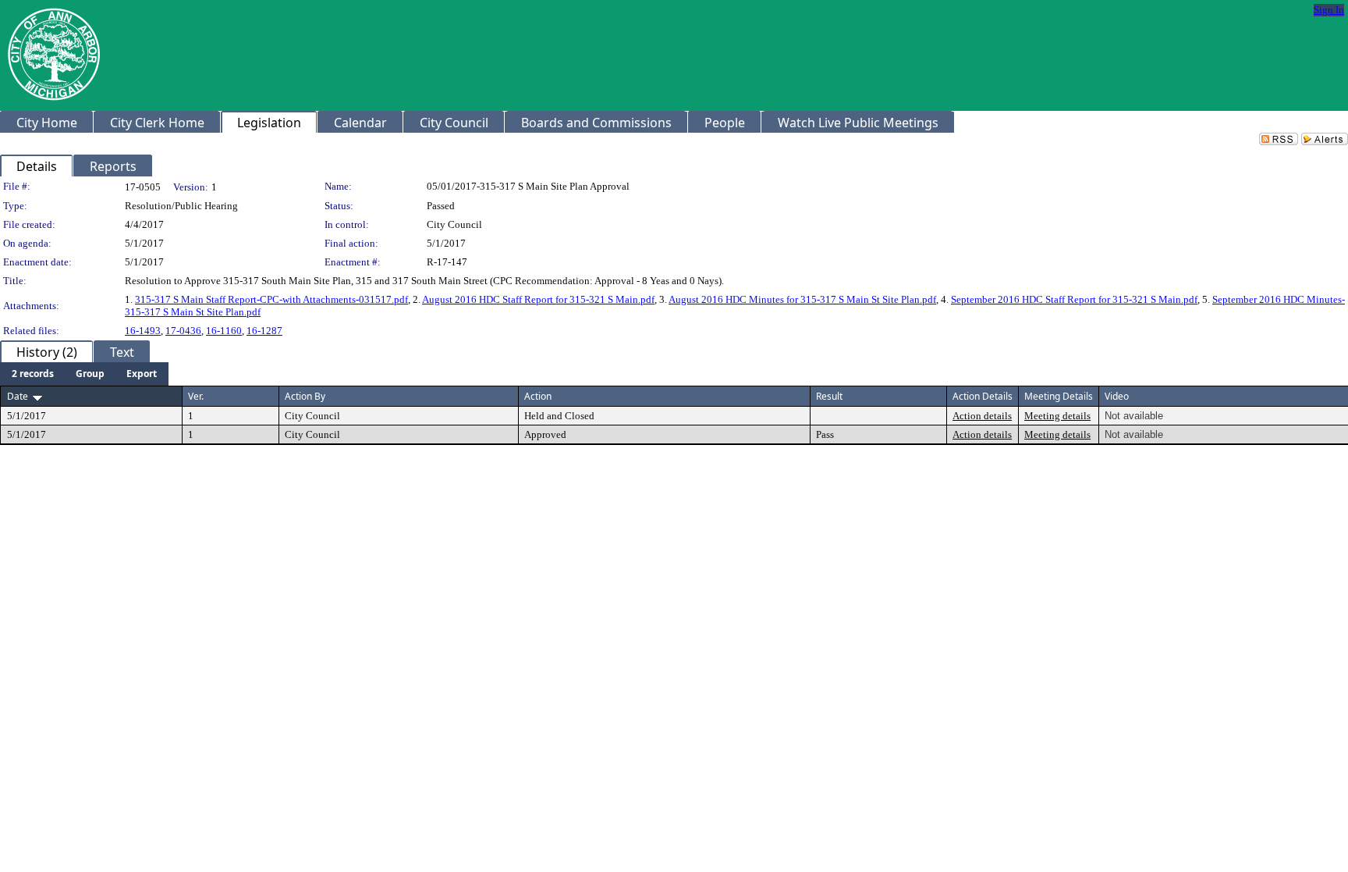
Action (538, 396)
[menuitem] (33, 374)
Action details (982, 416)
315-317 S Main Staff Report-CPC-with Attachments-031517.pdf (271, 299)
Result (829, 396)
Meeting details (1057, 416)
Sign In (1329, 10)
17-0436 (183, 330)
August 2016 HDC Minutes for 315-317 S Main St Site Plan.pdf (802, 299)
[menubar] (84, 374)
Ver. (196, 396)
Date (17, 396)
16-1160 (224, 330)
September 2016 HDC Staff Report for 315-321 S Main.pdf (1074, 299)
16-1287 (264, 330)
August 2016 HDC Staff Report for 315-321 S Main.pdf (538, 299)
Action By (305, 396)
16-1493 (143, 330)
